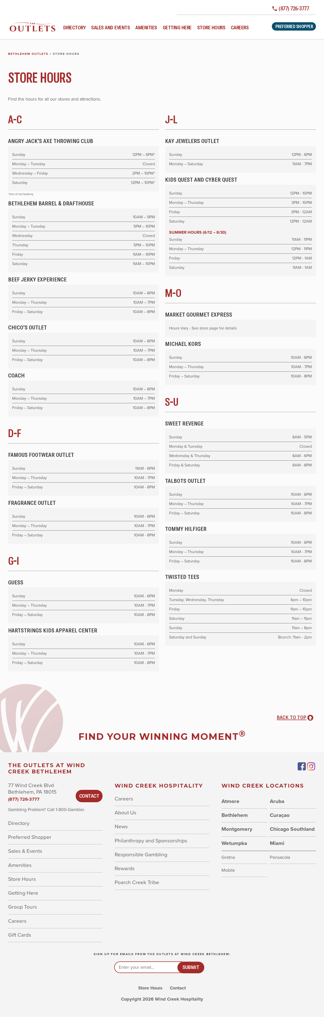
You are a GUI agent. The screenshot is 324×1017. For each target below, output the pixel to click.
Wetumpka (234, 843)
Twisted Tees (182, 576)
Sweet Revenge (184, 423)
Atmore (230, 801)
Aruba (277, 801)
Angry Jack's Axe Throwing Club (50, 141)
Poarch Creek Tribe (137, 882)
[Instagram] (311, 766)
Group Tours (22, 907)
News (121, 826)
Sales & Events (25, 851)
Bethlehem (234, 815)
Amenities (146, 28)
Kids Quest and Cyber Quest (201, 179)
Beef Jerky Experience (37, 279)
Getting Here (177, 28)
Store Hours (211, 28)
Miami (277, 843)
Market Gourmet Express (198, 314)
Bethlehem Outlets (28, 54)
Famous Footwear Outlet (41, 454)
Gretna (228, 857)
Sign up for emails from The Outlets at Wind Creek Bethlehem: (162, 954)
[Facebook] (302, 766)
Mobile (228, 870)
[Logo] (32, 27)
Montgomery (236, 829)
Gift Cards (19, 935)
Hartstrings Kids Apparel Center (52, 630)
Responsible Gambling (141, 855)
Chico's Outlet (27, 327)
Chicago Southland (292, 829)
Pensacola (280, 857)
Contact (89, 796)
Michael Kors (183, 343)
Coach (16, 375)
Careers (240, 28)
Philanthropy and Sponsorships (151, 841)
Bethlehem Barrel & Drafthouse (51, 203)
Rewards (125, 868)
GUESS (15, 582)
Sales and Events (110, 28)
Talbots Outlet (185, 480)
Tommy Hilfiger (186, 528)
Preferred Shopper (294, 26)
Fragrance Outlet (32, 502)
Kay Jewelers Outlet (192, 141)
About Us (125, 813)
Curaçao (280, 815)
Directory (74, 28)
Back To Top (291, 717)
